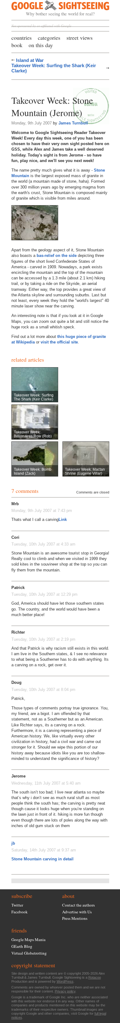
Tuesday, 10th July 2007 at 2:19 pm (43, 639)
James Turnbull (73, 123)
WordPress (65, 981)
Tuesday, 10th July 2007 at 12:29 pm (44, 594)
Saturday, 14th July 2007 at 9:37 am (43, 850)
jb (13, 843)
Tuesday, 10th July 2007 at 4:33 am (43, 544)
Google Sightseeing (53, 8)
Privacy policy (65, 991)
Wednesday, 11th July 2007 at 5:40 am (46, 783)
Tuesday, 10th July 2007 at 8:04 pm (43, 689)
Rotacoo (94, 977)
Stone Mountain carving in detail (42, 859)
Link (62, 519)
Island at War (30, 60)
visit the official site (59, 342)
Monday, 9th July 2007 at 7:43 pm (41, 510)
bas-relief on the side (57, 255)
